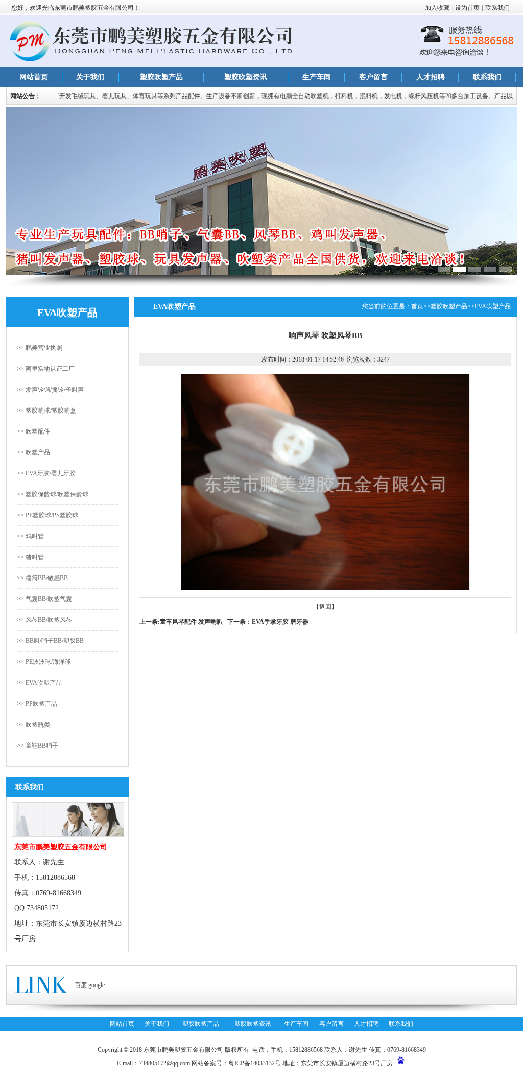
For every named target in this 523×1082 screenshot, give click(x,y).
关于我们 (90, 77)
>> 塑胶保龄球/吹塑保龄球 (52, 494)
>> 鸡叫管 (30, 536)
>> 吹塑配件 (33, 431)
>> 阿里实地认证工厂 (46, 368)
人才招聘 (430, 77)
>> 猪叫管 (30, 557)
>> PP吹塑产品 (37, 703)
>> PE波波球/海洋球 (44, 661)
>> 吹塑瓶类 (33, 724)
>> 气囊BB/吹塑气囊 (44, 599)
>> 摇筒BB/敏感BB (42, 578)
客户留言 (373, 77)
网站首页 (33, 77)
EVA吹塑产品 (492, 306)
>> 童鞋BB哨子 (37, 745)
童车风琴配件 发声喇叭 (191, 622)
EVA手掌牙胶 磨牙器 (280, 622)
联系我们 (497, 7)
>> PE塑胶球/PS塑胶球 (47, 515)
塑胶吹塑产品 (161, 77)
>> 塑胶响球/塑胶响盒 (46, 410)
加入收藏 (437, 7)
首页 (417, 306)
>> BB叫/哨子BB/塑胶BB (50, 640)
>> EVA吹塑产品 (39, 682)
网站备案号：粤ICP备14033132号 (236, 1063)
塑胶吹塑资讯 (245, 77)
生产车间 (316, 77)
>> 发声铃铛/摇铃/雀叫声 (50, 389)
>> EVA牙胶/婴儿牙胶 (46, 473)
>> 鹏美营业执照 (39, 347)
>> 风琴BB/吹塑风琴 (44, 619)
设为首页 (467, 7)
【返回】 (325, 606)
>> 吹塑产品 (33, 452)
